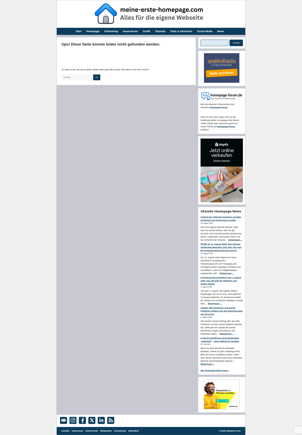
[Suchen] (96, 77)
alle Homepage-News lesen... (215, 370)
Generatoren (130, 31)
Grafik (146, 31)
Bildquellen (106, 431)
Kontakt (65, 431)
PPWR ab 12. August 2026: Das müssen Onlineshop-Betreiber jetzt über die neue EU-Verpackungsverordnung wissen (221, 247)
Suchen (236, 43)
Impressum (77, 431)
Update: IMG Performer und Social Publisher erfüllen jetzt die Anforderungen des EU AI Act (222, 311)
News (220, 31)
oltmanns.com (233, 431)
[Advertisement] (114, 57)
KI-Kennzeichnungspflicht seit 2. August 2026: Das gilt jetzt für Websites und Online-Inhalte (221, 280)
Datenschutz (91, 431)
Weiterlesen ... (235, 240)
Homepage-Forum (218, 107)
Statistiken (133, 431)
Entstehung (120, 431)
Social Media (204, 31)
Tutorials (160, 31)
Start (79, 31)
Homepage (92, 31)
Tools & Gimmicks (181, 31)
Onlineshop (111, 31)
